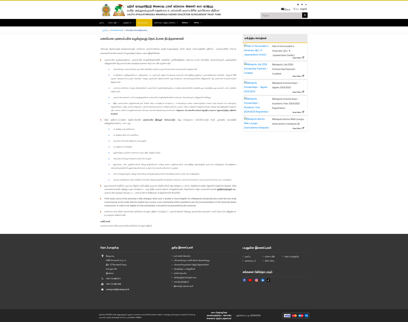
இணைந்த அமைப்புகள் (183, 286)
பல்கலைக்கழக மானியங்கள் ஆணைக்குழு (192, 260)
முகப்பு (101, 23)
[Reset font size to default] (302, 4)
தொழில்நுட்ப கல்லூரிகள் (184, 269)
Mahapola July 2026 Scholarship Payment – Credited (284, 69)
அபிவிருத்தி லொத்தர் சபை (185, 277)
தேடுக (305, 15)
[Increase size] (298, 4)
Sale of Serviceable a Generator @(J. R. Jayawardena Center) (283, 51)
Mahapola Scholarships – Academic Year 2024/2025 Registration (286, 103)
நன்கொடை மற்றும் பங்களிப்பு (164, 23)
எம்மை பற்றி (112, 23)
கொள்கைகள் (143, 23)
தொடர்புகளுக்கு (292, 256)
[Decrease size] (306, 4)
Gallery (185, 23)
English (303, 9)
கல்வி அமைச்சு (180, 273)
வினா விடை (270, 261)
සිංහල (296, 9)
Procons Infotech (135, 317)
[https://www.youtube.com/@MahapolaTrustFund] (250, 282)
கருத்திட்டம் (127, 23)
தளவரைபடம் (250, 261)
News (196, 23)
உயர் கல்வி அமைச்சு (182, 256)
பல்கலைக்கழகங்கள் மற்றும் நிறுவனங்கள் (191, 264)
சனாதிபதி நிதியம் (181, 282)
